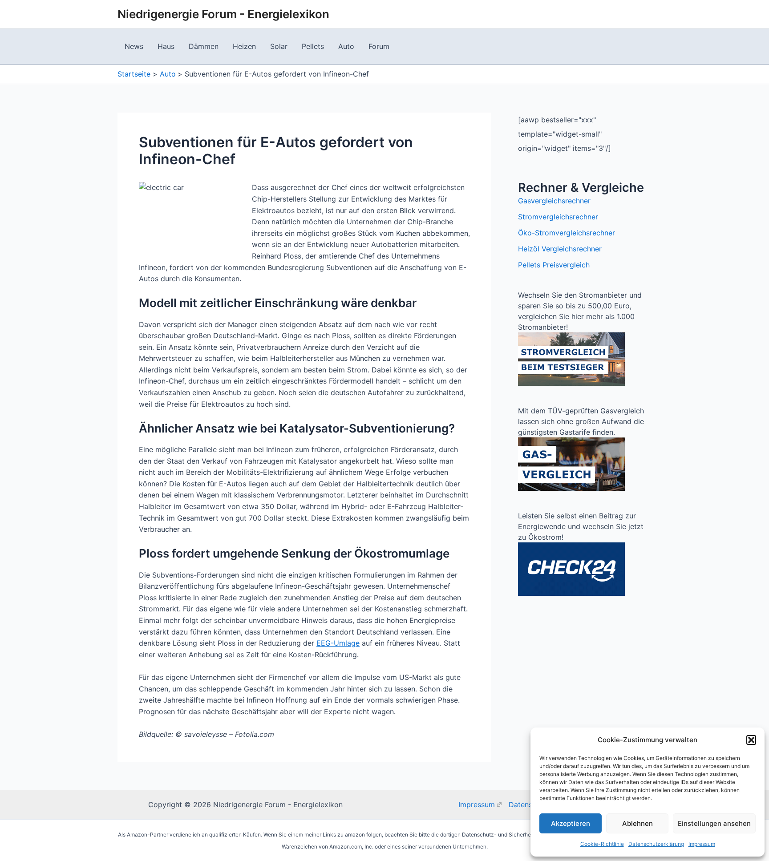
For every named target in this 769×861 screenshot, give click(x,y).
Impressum (701, 844)
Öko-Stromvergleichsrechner (566, 232)
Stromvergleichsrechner (558, 216)
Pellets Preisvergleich (554, 264)
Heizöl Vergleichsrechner (560, 248)
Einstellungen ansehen (714, 823)
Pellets (313, 46)
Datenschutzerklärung (656, 844)
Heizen (244, 46)
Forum (378, 46)
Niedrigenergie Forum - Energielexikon (223, 14)
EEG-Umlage (338, 643)
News (134, 46)
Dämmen (204, 46)
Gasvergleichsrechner (554, 200)
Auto (346, 46)
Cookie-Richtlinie (602, 844)
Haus (166, 46)
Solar (278, 46)
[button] (751, 740)
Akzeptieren (570, 823)
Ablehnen (637, 823)
